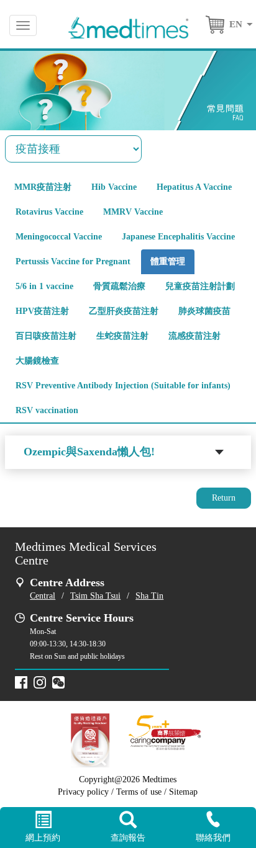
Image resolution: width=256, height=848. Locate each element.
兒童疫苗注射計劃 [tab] (200, 286)
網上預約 (42, 837)
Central (42, 595)
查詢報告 (128, 837)
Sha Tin (149, 595)
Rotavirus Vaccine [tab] (49, 211)
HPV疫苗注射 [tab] (42, 311)
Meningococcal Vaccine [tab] (59, 236)
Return (223, 497)
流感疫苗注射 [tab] (194, 336)
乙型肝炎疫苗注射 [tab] (123, 311)
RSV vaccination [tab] (47, 410)
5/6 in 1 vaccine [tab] (44, 286)
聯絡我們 (213, 837)
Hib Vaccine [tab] (114, 187)
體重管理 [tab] (167, 261)
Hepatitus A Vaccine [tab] (194, 187)
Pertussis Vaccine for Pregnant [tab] (73, 261)
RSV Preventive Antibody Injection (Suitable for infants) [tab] (123, 385)
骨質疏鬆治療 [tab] (119, 286)
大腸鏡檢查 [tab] (37, 360)
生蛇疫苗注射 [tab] (122, 336)
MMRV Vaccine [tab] (133, 211)
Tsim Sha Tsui (95, 595)
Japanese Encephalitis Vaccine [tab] (178, 236)
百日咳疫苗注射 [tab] (46, 336)
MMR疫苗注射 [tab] (42, 187)
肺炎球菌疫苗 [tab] (204, 311)
